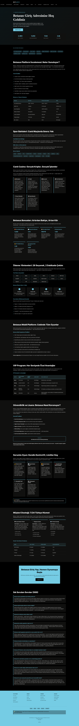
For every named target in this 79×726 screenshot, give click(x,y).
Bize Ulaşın (39, 719)
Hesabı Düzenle (29, 700)
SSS (56, 4)
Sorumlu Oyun (46, 4)
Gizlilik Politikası (56, 697)
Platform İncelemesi (17, 51)
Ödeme (27, 4)
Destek (52, 4)
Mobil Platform (53, 51)
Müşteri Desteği (32, 53)
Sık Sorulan (39, 53)
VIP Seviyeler (60, 51)
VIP (35, 4)
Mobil (32, 4)
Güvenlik (39, 4)
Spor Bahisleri (9, 4)
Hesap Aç (39, 579)
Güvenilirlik (42, 697)
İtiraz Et (39, 722)
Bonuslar (22, 4)
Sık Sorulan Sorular (43, 700)
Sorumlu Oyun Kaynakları (18, 712)
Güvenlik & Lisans (17, 53)
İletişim (55, 700)
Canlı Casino (16, 4)
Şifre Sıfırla (28, 698)
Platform (2, 4)
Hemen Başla (18, 29)
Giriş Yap (28, 695)
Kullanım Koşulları (56, 695)
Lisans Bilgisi (56, 698)
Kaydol (28, 697)
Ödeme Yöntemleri (45, 51)
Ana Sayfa (14, 695)
